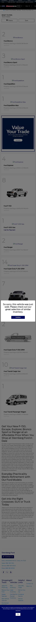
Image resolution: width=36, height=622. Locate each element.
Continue (18, 317)
